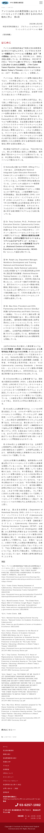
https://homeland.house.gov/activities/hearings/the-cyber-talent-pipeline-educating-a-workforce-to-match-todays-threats (22, 579)
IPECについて (8, 773)
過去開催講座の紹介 (10, 758)
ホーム (5, 746)
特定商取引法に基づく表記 (12, 784)
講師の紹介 (7, 754)
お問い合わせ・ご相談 (10, 788)
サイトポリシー (8, 777)
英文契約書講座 (8, 750)
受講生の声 (7, 762)
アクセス (6, 765)
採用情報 (6, 769)
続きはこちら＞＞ (9, 730)
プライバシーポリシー (10, 781)
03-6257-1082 (29, 805)
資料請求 (6, 792)
